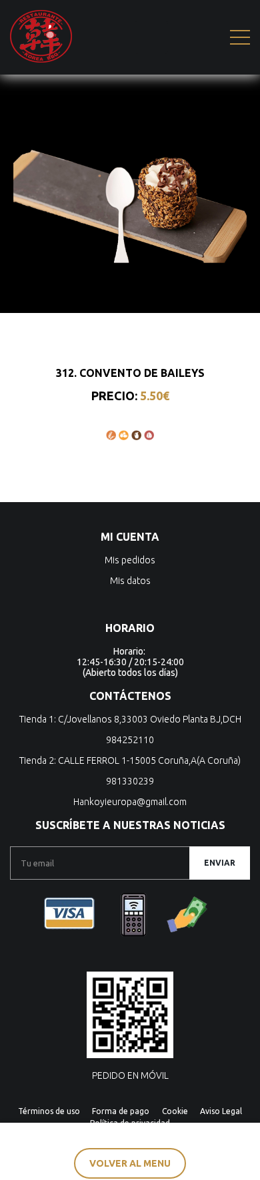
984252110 (130, 740)
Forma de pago (120, 1111)
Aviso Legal (221, 1111)
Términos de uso (49, 1111)
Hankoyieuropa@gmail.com (130, 801)
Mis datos (130, 580)
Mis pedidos (130, 560)
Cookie (175, 1111)
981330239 (130, 781)
